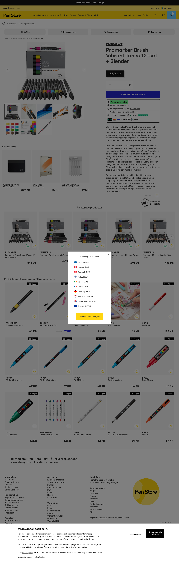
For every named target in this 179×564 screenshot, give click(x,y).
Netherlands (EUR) (85, 296)
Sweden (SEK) (83, 262)
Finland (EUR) (83, 277)
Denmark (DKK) (84, 272)
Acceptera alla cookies (155, 533)
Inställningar (135, 534)
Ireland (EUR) (83, 282)
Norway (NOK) (83, 267)
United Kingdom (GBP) (87, 301)
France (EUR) (83, 287)
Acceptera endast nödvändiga (31, 557)
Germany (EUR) (84, 292)
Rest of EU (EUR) (84, 306)
